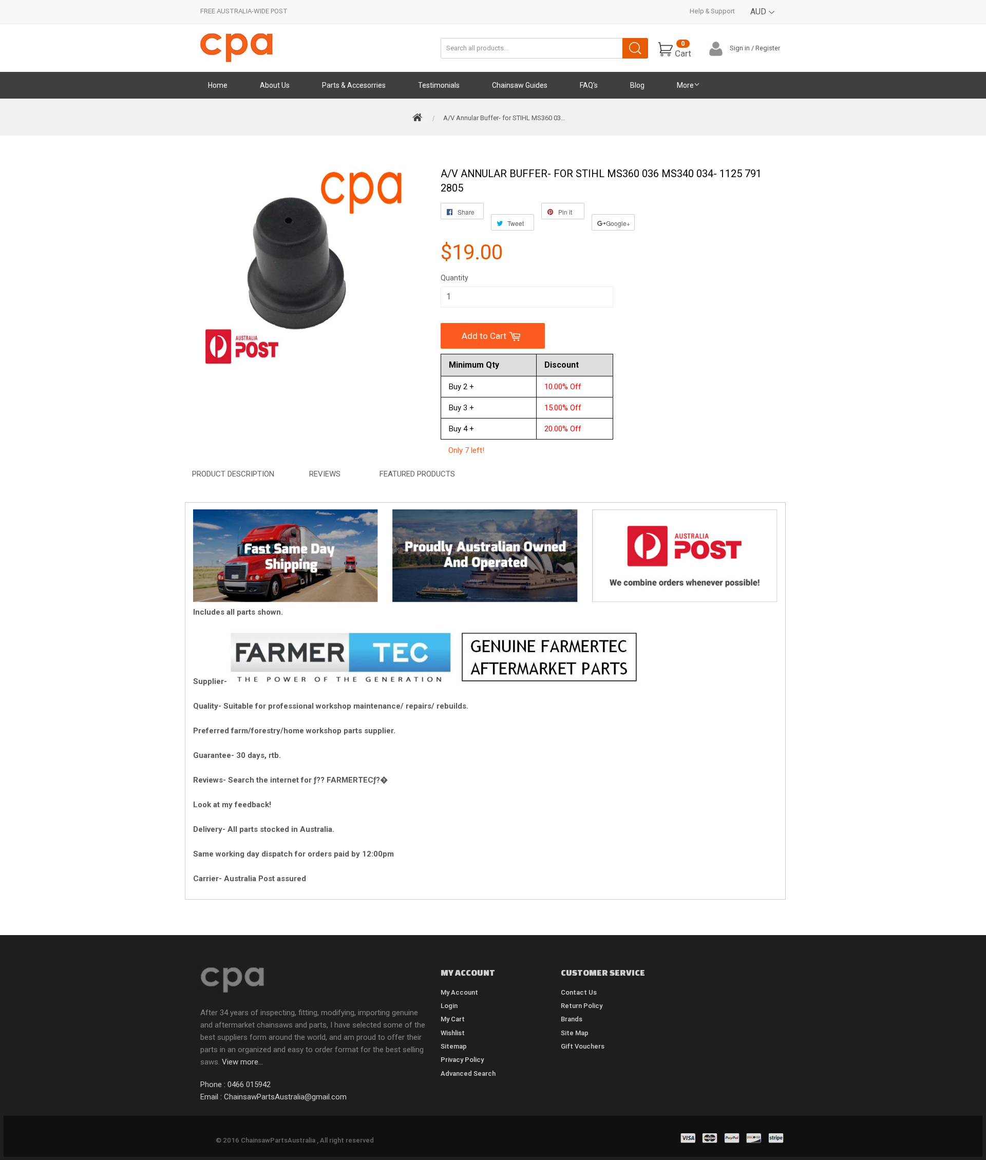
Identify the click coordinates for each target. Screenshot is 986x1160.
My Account (459, 992)
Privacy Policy (462, 1059)
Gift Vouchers (582, 1046)
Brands (571, 1019)
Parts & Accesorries (354, 85)
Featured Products (417, 474)
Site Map (575, 1033)
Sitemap (454, 1046)
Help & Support (712, 11)
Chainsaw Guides (519, 85)
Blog (637, 85)
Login (449, 1005)
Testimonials (439, 85)
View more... (242, 1062)
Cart (683, 49)
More (685, 85)
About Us (275, 85)
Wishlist (453, 1033)
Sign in (740, 48)
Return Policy (581, 1005)
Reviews (324, 474)
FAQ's (589, 85)
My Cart (453, 1019)
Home (217, 85)
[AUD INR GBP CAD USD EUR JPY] (763, 19)
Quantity (454, 278)
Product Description (233, 474)
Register (767, 48)
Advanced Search (468, 1073)
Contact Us (579, 992)
